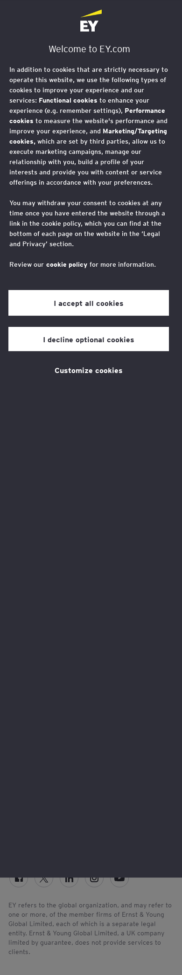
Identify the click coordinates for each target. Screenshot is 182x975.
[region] (91, 439)
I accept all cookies (89, 302)
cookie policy (66, 264)
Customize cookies (89, 370)
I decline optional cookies (88, 339)
